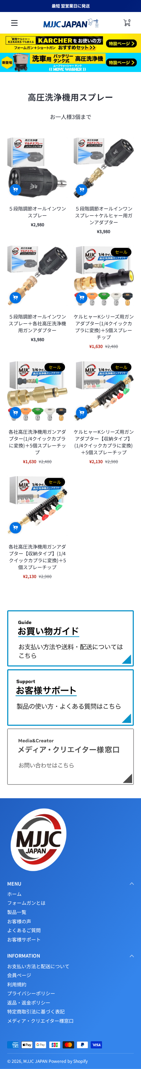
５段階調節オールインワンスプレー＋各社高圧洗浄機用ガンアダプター (37, 323)
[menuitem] (70, 894)
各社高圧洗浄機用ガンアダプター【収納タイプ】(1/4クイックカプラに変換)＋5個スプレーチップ (37, 556)
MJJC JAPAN (35, 1061)
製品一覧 (16, 912)
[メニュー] (14, 23)
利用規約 (16, 984)
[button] (15, 190)
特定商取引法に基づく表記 (36, 1011)
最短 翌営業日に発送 (71, 6)
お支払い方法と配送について (38, 966)
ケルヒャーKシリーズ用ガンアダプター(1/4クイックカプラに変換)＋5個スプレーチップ (104, 326)
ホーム (14, 894)
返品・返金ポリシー (28, 1002)
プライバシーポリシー (31, 993)
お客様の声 (19, 921)
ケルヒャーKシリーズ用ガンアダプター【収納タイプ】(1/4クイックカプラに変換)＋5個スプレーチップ (104, 442)
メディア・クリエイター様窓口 (40, 1021)
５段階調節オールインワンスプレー (37, 212)
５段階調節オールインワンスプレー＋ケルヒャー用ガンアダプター (103, 215)
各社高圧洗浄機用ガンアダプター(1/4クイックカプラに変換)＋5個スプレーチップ (37, 442)
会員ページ (19, 975)
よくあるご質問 (24, 930)
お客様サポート (24, 939)
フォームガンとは (26, 903)
